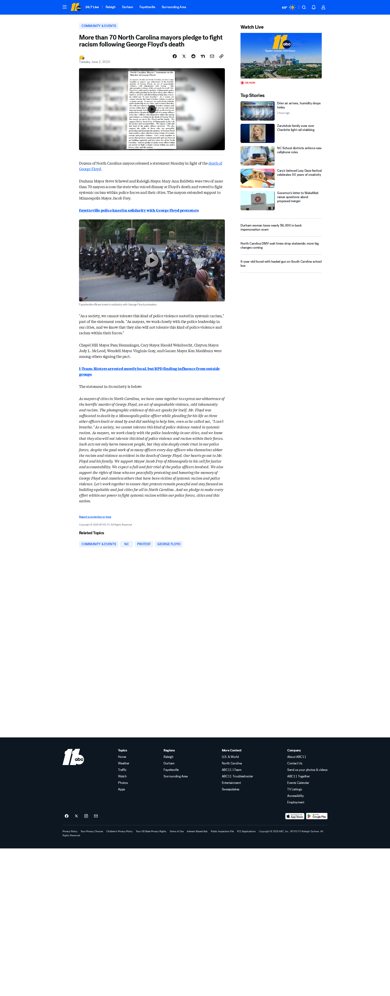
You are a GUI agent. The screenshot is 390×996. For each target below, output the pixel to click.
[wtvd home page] (73, 757)
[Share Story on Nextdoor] (202, 56)
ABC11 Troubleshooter (237, 776)
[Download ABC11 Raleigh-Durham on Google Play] (316, 816)
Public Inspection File (222, 831)
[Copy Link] (221, 56)
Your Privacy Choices (92, 831)
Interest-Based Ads (197, 831)
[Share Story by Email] (212, 56)
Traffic (122, 770)
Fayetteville (147, 7)
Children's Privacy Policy (119, 831)
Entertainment (231, 782)
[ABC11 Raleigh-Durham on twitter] (76, 816)
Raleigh (111, 7)
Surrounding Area (174, 7)
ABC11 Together (298, 776)
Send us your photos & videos (307, 770)
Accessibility (295, 795)
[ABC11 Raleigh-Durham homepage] (75, 7)
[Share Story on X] (184, 56)
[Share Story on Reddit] (193, 56)
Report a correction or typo (95, 517)
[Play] (281, 56)
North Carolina (232, 763)
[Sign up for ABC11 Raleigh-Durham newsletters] (96, 816)
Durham (127, 7)
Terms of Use (177, 831)
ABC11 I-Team (232, 770)
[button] (64, 7)
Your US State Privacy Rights (151, 831)
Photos (123, 782)
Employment (295, 802)
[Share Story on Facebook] (174, 56)
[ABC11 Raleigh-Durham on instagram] (86, 816)
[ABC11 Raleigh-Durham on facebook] (67, 816)
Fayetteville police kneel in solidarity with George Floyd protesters (139, 210)
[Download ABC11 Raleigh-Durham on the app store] (295, 816)
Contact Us (294, 763)
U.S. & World (230, 757)
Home (122, 757)
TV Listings (294, 789)
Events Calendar (298, 782)
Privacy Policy (70, 831)
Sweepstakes (230, 789)
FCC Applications (246, 831)
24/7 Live (92, 7)
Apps (121, 789)
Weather (123, 763)
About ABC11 (296, 757)
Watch (122, 776)
